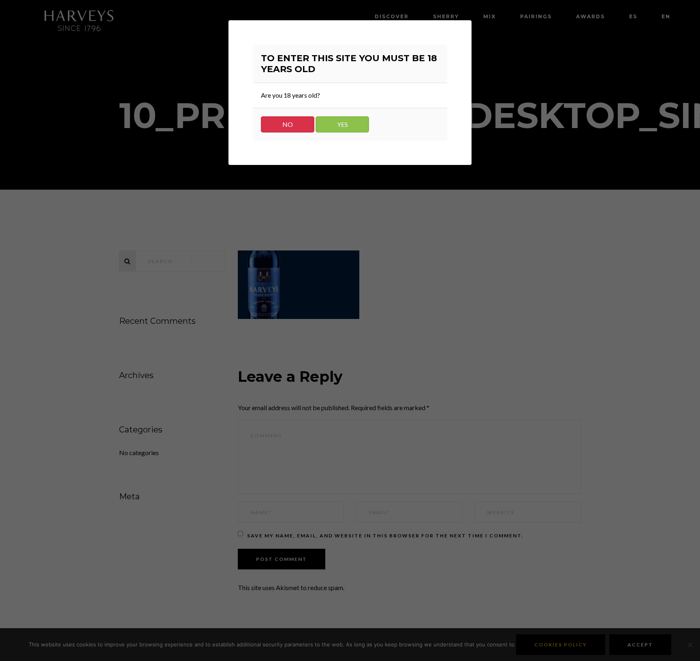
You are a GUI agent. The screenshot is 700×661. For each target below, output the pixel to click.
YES (342, 124)
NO (287, 124)
